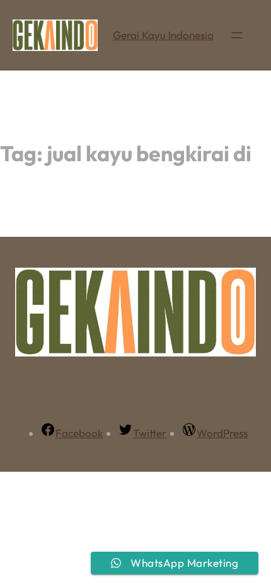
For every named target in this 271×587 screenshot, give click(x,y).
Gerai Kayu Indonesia (163, 35)
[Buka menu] (237, 35)
